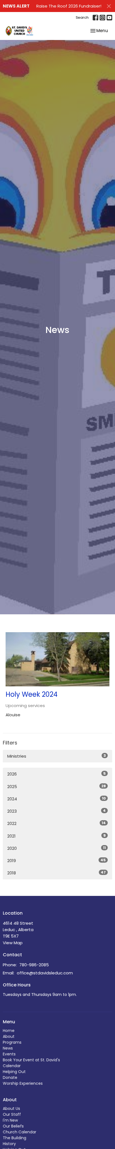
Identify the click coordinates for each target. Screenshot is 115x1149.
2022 (56, 823)
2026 (56, 774)
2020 (56, 848)
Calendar (12, 1066)
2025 (56, 786)
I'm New (10, 1120)
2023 (56, 811)
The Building (14, 1138)
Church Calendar (19, 1132)
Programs (12, 1042)
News (8, 1048)
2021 (56, 836)
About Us (11, 1108)
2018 (56, 873)
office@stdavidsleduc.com (45, 973)
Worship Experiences (23, 1083)
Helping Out (14, 1071)
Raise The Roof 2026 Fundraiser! (68, 6)
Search (82, 17)
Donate (10, 1077)
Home (9, 1030)
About (9, 1036)
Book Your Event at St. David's (31, 1060)
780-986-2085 (34, 965)
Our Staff (12, 1114)
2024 (56, 799)
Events (9, 1054)
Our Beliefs (13, 1126)
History (9, 1143)
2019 (56, 860)
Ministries (56, 756)
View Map (13, 943)
